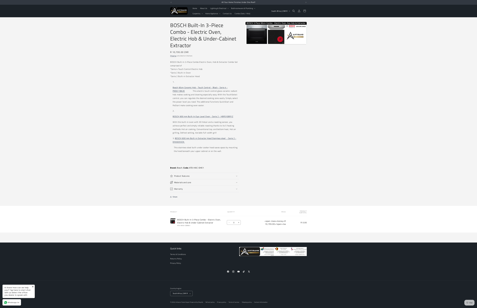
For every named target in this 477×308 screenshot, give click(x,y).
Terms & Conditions (178, 254)
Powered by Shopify (196, 302)
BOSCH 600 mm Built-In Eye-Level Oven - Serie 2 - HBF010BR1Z (203, 116)
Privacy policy (221, 302)
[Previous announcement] (171, 2)
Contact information (260, 302)
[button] (219, 8)
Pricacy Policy (175, 263)
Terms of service (234, 302)
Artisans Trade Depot (183, 302)
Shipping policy (247, 302)
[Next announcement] (306, 2)
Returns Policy (176, 258)
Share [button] (175, 196)
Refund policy (210, 302)
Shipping (173, 56)
